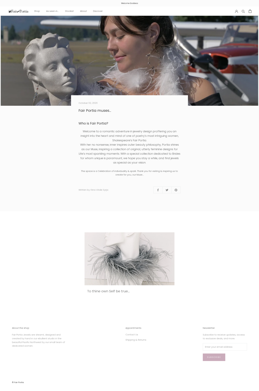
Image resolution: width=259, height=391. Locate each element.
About (83, 11)
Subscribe (214, 357)
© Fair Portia (18, 382)
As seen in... (52, 11)
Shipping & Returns (135, 339)
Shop (37, 11)
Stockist (69, 11)
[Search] (243, 11)
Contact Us (131, 334)
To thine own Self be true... (108, 291)
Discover (98, 11)
